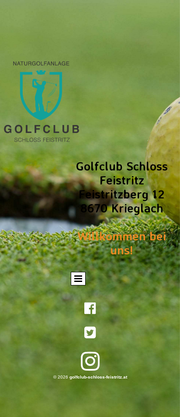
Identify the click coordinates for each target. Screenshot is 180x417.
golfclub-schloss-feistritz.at (98, 377)
